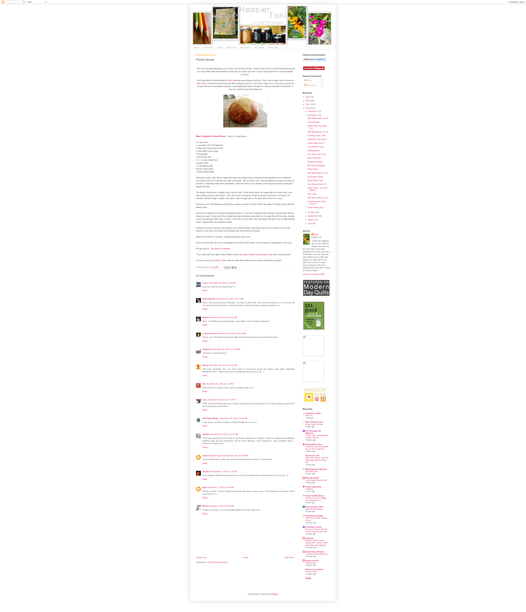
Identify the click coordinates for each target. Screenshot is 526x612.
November (313, 115)
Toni (316, 234)
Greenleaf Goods (313, 527)
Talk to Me (312, 194)
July (310, 223)
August (311, 219)
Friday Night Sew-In (316, 143)
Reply (204, 290)
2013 (308, 100)
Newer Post (202, 557)
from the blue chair (314, 507)
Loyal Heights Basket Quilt (316, 480)
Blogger (274, 594)
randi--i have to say (211, 455)
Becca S (206, 506)
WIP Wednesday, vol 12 (318, 198)
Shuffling (309, 489)
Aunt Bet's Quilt (312, 471)
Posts (308, 80)
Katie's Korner (312, 561)
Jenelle (205, 434)
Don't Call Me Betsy (315, 496)
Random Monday (315, 162)
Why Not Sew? (312, 478)
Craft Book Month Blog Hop (316, 554)
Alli (203, 384)
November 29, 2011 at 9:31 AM (223, 317)
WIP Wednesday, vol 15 (318, 118)
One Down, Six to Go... (317, 154)
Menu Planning (314, 158)
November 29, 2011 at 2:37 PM (221, 400)
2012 (308, 104)
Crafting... (310, 538)
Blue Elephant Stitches (316, 469)
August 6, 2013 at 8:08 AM (222, 506)
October (312, 212)
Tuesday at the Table (317, 135)
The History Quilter (314, 516)
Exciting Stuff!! (314, 150)
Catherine (206, 349)
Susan (205, 365)
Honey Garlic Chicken (314, 424)
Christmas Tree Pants (317, 139)
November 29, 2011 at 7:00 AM (222, 283)
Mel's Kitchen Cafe (314, 422)
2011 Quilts (231, 47)
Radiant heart (311, 563)
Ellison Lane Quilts (314, 569)
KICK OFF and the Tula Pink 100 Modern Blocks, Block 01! (317, 460)
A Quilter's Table (219, 260)
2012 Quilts (245, 47)
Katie (204, 487)
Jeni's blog (232, 80)
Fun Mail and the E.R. (317, 184)
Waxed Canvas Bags (314, 509)
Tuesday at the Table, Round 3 (317, 202)
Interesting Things (315, 177)
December (313, 111)
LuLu (204, 400)
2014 (308, 97)
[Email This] (225, 267)
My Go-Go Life (312, 455)
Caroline (206, 471)
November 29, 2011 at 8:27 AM (229, 299)
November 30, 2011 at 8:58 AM (234, 455)
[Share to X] (230, 267)
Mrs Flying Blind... (210, 418)
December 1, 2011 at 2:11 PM (224, 471)
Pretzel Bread (313, 122)
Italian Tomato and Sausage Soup (257, 254)
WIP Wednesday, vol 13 (318, 173)
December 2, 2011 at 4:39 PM (221, 487)
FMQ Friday (313, 169)
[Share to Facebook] (232, 267)
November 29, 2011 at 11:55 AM (226, 349)
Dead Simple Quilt (315, 180)
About (219, 47)
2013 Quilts (259, 47)
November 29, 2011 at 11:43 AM (232, 333)
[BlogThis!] (227, 267)
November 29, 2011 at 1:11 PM (219, 384)
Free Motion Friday (316, 147)
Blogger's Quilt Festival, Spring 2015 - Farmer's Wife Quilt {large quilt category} (317, 542)
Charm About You (314, 444)
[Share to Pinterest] (235, 267)
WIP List (309, 415)
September (313, 216)
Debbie (205, 317)
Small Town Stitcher (315, 552)
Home (196, 47)
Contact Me (208, 47)
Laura (205, 283)
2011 (308, 108)
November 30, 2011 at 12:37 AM (224, 434)
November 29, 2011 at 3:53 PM (233, 418)
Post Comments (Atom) (218, 562)
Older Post (289, 557)
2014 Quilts (273, 47)
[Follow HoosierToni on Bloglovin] (314, 60)
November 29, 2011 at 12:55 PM (223, 365)
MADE (308, 578)
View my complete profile (313, 274)
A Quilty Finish (311, 572)
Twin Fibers (201, 83)
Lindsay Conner (209, 333)
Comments (311, 85)
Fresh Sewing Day (315, 207)
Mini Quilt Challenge (316, 165)
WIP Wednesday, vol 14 (318, 132)
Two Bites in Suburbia (220, 248)
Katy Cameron (209, 299)
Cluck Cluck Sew (313, 487)
